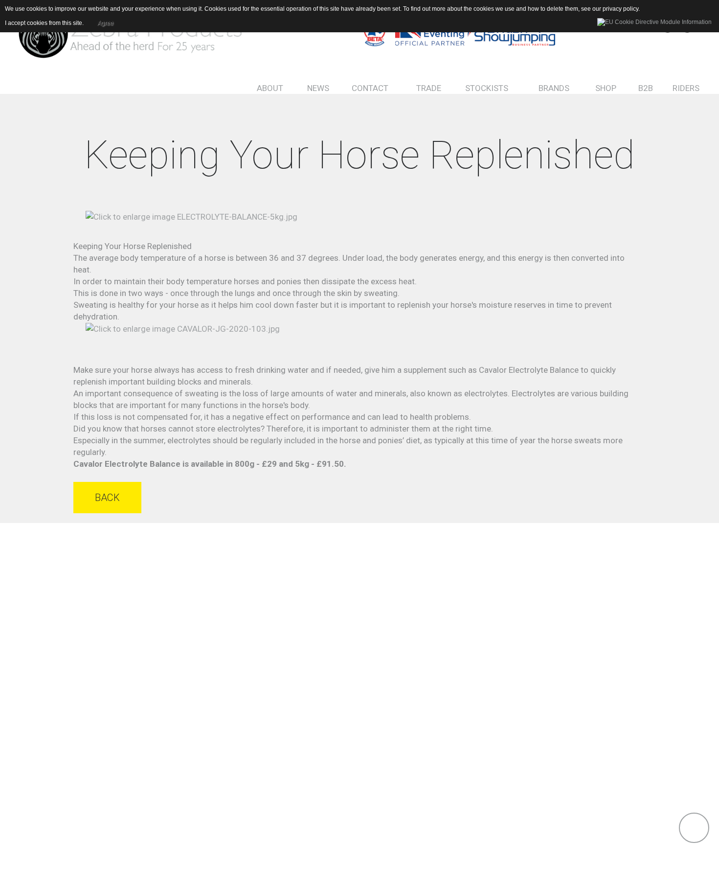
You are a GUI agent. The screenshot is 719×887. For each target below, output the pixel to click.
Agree (105, 23)
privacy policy (620, 8)
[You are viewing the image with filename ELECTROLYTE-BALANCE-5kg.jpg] (191, 216)
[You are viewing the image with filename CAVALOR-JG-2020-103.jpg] (183, 328)
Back (107, 497)
